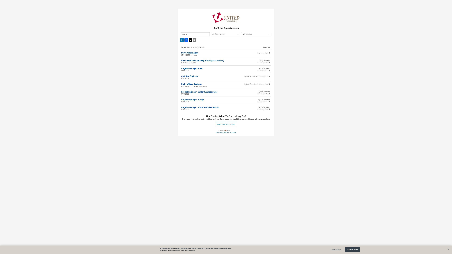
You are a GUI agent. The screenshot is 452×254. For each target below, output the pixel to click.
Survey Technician (189, 53)
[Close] (448, 249)
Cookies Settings (336, 249)
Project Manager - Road (192, 68)
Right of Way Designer (191, 84)
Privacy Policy (219, 132)
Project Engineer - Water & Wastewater (199, 92)
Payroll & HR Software (230, 132)
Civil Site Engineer (189, 76)
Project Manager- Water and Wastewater (200, 107)
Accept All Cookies (352, 249)
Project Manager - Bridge (192, 99)
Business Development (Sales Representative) (202, 60)
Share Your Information (226, 124)
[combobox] (225, 34)
